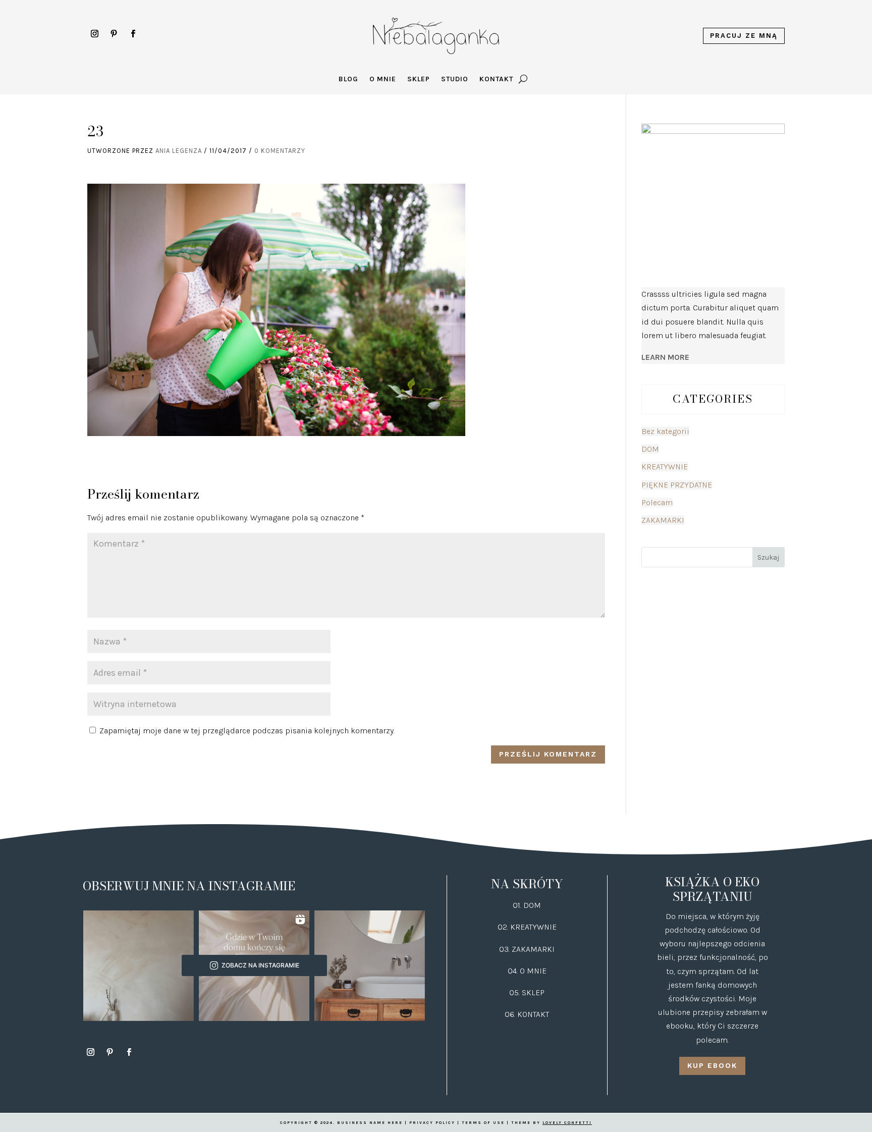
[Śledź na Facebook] (133, 33)
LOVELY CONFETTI (567, 1122)
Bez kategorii (665, 431)
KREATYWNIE (664, 466)
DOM (650, 449)
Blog (348, 79)
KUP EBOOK (712, 1065)
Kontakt (496, 79)
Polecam (657, 502)
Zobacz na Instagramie (260, 965)
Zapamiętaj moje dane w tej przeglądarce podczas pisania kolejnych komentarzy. (247, 730)
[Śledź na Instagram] (94, 33)
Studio (454, 79)
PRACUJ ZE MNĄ (744, 35)
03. (505, 949)
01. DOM (527, 905)
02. (504, 927)
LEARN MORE (665, 357)
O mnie (382, 79)
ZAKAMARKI (662, 520)
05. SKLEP (526, 992)
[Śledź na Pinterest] (114, 33)
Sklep (418, 79)
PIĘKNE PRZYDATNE (676, 485)
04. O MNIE (527, 971)
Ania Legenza (178, 150)
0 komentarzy (279, 150)
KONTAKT (533, 1014)
